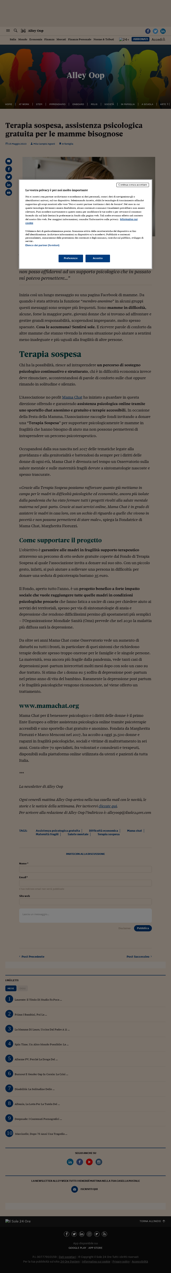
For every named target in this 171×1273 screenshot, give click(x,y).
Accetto (98, 258)
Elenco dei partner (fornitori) (42, 245)
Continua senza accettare (132, 184)
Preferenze (71, 258)
